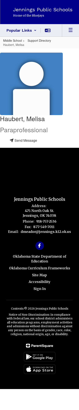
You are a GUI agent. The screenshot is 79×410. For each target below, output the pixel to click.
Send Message (25, 140)
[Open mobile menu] (70, 30)
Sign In (39, 289)
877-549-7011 (43, 227)
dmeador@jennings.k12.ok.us (46, 232)
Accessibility (39, 282)
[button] (21, 30)
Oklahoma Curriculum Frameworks (39, 268)
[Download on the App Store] (39, 369)
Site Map (39, 275)
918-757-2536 (46, 221)
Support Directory (39, 40)
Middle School (12, 40)
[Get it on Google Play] (39, 356)
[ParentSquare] (39, 346)
